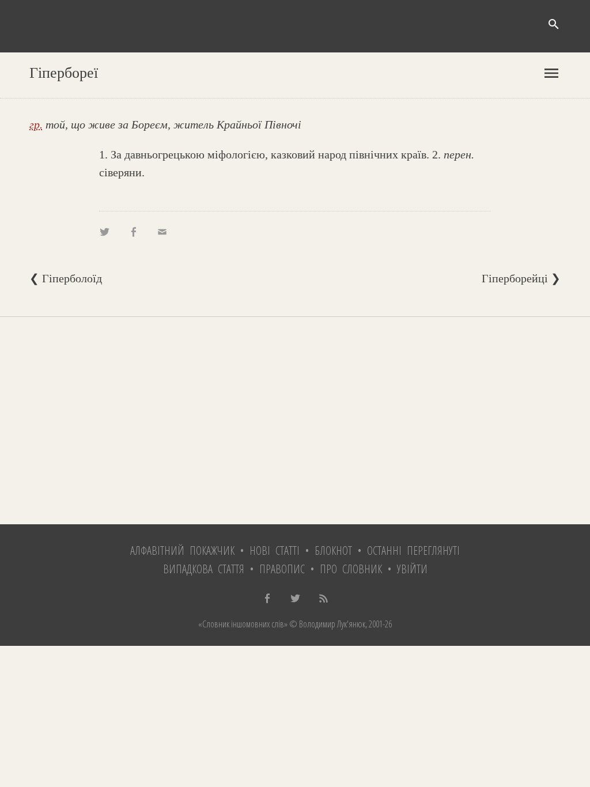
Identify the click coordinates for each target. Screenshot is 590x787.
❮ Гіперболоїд (65, 278)
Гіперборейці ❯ (521, 278)
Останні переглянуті (413, 550)
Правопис (282, 569)
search (554, 24)
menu (551, 73)
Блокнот (333, 550)
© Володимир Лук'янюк (326, 624)
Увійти (412, 569)
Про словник (351, 569)
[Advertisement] (295, 420)
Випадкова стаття (203, 569)
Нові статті (274, 550)
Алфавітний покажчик (182, 550)
